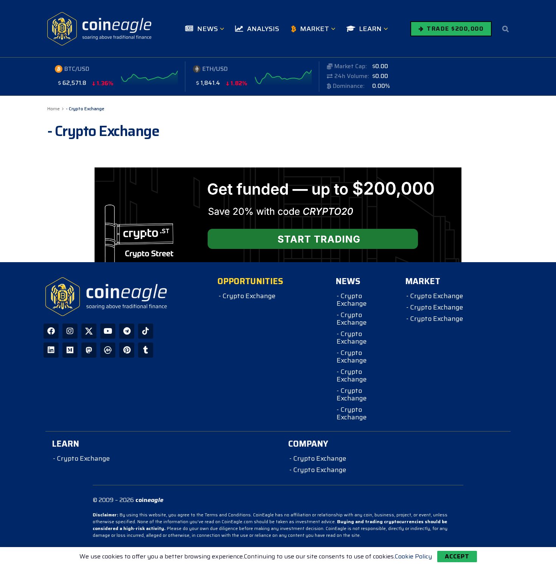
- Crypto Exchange (85, 108)
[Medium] (70, 350)
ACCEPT (457, 556)
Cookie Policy (413, 556)
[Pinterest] (126, 350)
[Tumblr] (145, 350)
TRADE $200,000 (454, 28)
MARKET (314, 28)
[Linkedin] (51, 350)
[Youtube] (107, 331)
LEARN (370, 28)
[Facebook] (51, 331)
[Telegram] (126, 331)
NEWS (207, 28)
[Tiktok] (145, 331)
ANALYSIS (263, 28)
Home (53, 108)
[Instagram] (70, 331)
